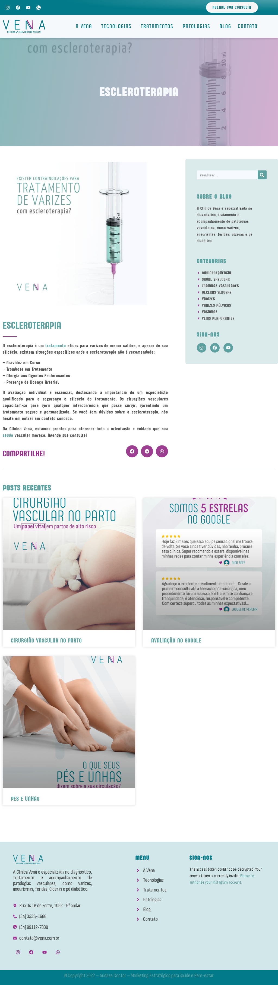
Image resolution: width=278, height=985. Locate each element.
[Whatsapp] (58, 952)
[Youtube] (28, 7)
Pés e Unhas (25, 798)
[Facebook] (18, 7)
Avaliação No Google (176, 640)
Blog (225, 26)
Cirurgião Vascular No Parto (46, 640)
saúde (9, 435)
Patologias (196, 26)
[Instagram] (7, 7)
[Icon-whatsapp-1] (38, 7)
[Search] (262, 174)
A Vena (84, 26)
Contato (248, 26)
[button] (132, 451)
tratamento (56, 345)
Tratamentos (157, 26)
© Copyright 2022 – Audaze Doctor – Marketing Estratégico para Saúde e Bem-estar (139, 975)
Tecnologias (116, 26)
